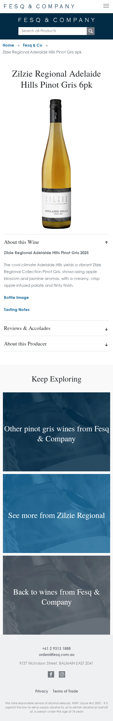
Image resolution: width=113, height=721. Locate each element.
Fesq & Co (32, 45)
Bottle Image (16, 298)
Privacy (41, 691)
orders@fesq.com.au (56, 655)
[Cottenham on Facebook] (51, 674)
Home (8, 45)
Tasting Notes (17, 310)
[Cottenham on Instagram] (62, 674)
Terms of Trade (65, 691)
